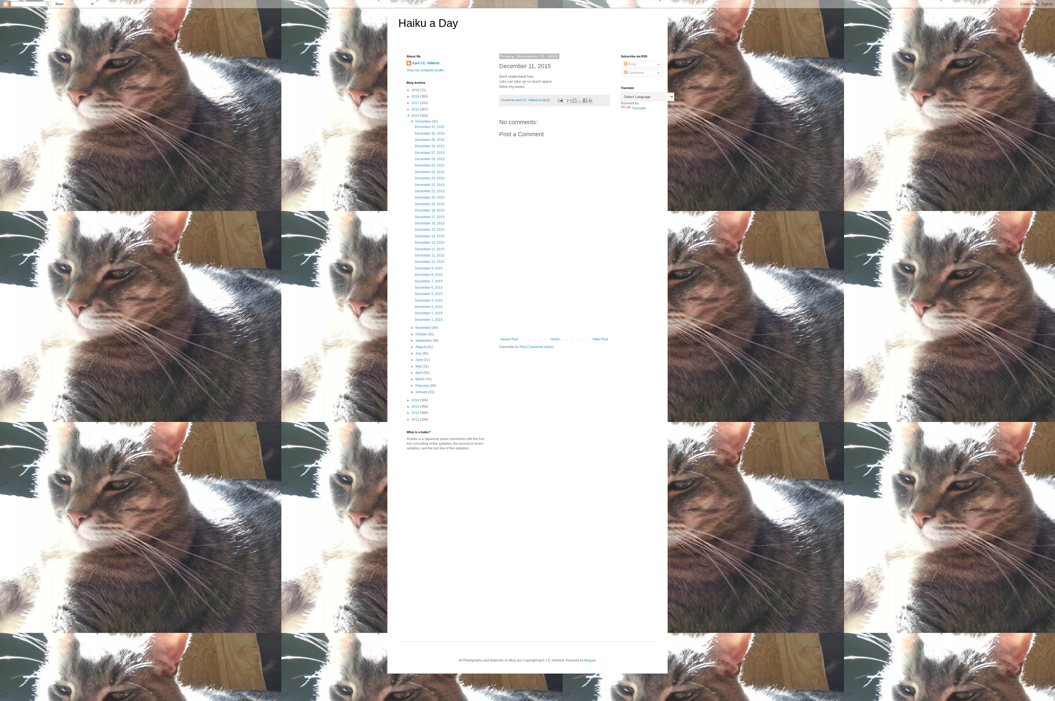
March (420, 379)
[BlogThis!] (574, 100)
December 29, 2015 (430, 140)
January (421, 392)
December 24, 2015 (430, 172)
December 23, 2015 (430, 178)
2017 (416, 103)
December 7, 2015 (429, 281)
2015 (416, 116)
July (418, 353)
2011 (416, 419)
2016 (416, 109)
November (423, 328)
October (421, 334)
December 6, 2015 (429, 288)
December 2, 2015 (429, 313)
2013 (416, 406)
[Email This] (569, 100)
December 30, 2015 (430, 133)
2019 (416, 90)
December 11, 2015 (429, 255)
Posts (631, 64)
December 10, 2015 (430, 262)
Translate (639, 108)
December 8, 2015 (429, 275)
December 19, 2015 (430, 204)
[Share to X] (579, 100)
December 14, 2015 (430, 236)
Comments (635, 73)
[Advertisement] (554, 296)
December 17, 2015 (430, 217)
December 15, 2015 (430, 230)
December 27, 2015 (430, 153)
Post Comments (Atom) (537, 347)
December (423, 121)
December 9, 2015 (429, 268)
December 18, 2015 (430, 210)
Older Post (600, 339)
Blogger (590, 660)
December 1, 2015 (429, 320)
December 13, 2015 (430, 242)
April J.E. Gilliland (425, 63)
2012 (416, 413)
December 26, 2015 (430, 159)
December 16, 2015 (430, 223)
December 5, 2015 (429, 294)
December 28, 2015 (430, 146)
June (419, 360)
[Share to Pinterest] (590, 100)
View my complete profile (425, 70)
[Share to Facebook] (585, 100)
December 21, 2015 (430, 191)
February (422, 386)
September (424, 341)
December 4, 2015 (429, 300)
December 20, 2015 (430, 197)
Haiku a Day (428, 23)
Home (555, 339)
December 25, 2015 (430, 165)
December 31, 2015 (430, 127)
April (419, 373)
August (421, 347)
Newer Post (509, 339)
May (419, 366)
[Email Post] (560, 100)
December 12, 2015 (430, 249)
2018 (416, 96)
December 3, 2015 (429, 307)
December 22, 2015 (430, 185)
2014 (416, 400)
